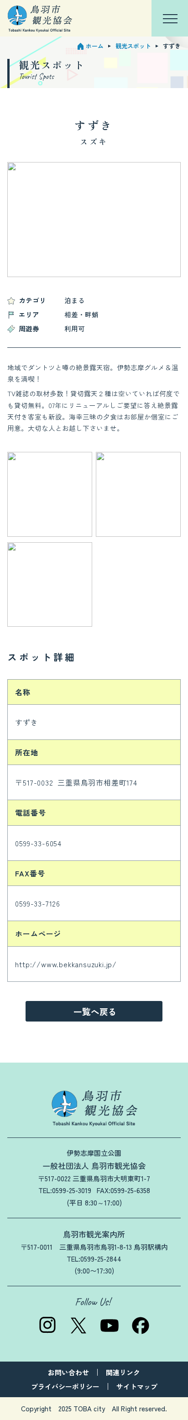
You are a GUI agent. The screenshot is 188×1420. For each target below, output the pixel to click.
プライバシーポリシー (65, 1386)
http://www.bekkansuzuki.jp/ (66, 964)
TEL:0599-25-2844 (94, 1258)
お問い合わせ (68, 1372)
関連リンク (123, 1372)
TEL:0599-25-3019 (64, 1190)
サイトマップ (136, 1386)
